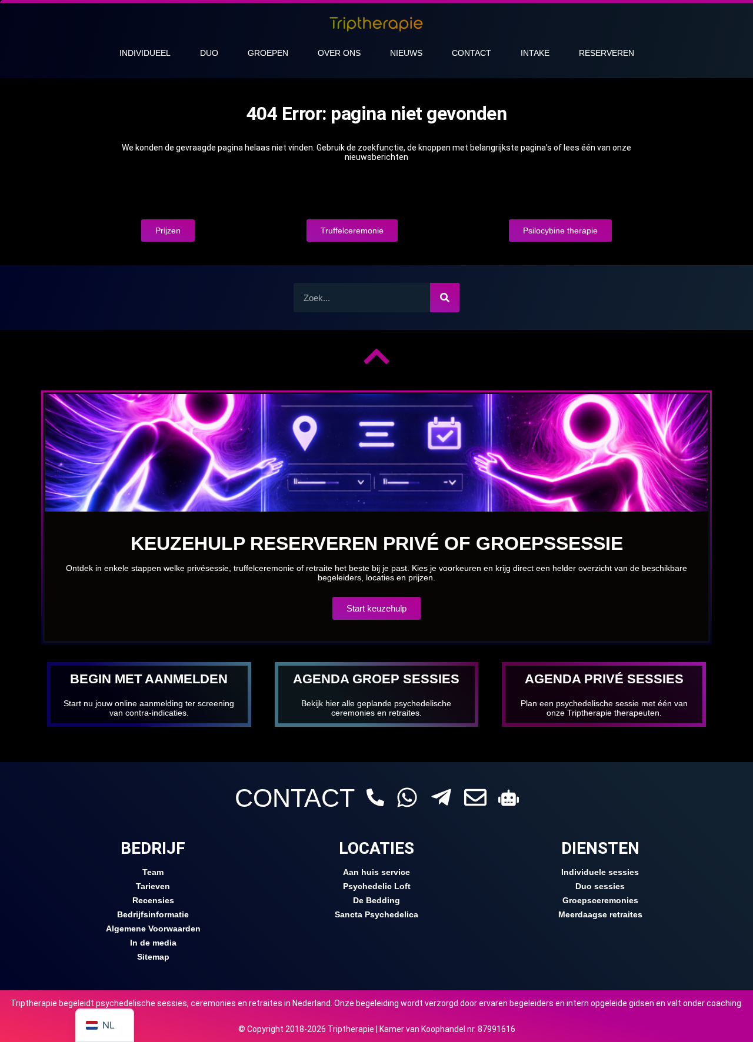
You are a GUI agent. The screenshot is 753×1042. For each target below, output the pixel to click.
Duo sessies (600, 886)
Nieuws (406, 53)
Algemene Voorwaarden (153, 928)
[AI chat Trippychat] (508, 797)
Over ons (339, 53)
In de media (153, 942)
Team (153, 872)
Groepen (268, 53)
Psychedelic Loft (377, 886)
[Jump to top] (376, 356)
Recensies (153, 900)
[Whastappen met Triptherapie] (407, 797)
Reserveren (606, 53)
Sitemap (153, 956)
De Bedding (376, 900)
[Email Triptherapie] (475, 797)
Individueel (145, 53)
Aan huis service (376, 872)
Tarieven (153, 886)
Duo (209, 53)
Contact (471, 53)
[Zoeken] (444, 297)
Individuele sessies (600, 872)
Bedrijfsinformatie (153, 914)
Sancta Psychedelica (376, 914)
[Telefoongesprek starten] (375, 797)
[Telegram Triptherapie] (441, 797)
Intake (535, 53)
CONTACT (295, 798)
